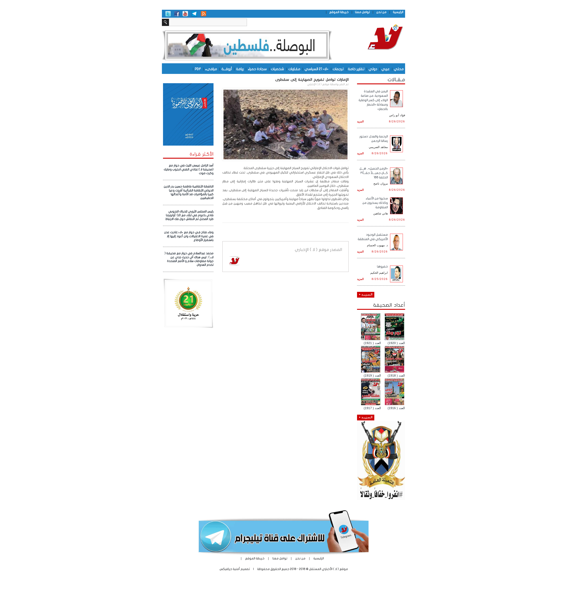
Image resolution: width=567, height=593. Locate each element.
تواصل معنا (362, 12)
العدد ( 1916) (396, 408)
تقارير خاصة (356, 69)
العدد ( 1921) (372, 343)
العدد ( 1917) (372, 408)
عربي (385, 69)
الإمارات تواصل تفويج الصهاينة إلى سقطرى (312, 79)
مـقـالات (396, 79)
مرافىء (211, 69)
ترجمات (338, 69)
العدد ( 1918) (396, 375)
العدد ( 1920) (396, 343)
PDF (198, 69)
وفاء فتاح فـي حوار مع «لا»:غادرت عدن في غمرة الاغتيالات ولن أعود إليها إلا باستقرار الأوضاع (189, 236)
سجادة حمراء (257, 69)
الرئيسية (398, 12)
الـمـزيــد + (366, 294)
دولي (373, 69)
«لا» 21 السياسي (316, 69)
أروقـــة (226, 69)
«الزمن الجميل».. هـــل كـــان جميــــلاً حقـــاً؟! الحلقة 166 (373, 173)
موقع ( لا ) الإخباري (318, 84)
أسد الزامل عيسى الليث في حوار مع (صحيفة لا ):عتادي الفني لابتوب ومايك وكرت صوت (189, 169)
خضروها (382, 266)
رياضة (240, 69)
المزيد (360, 121)
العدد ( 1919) (372, 375)
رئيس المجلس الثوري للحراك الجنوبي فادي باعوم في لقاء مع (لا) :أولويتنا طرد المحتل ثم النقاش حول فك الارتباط (189, 215)
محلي (399, 69)
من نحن (381, 12)
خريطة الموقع (339, 12)
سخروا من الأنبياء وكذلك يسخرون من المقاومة (375, 203)
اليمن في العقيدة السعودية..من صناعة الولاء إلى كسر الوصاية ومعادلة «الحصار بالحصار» (373, 100)
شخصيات (277, 69)
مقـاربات (294, 69)
